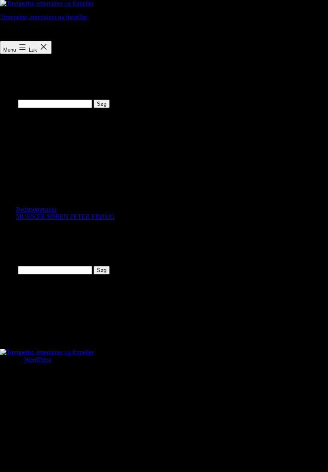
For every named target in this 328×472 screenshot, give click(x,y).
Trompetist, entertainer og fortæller (43, 17)
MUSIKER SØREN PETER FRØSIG (65, 216)
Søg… (8, 103)
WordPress (37, 359)
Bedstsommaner (36, 209)
